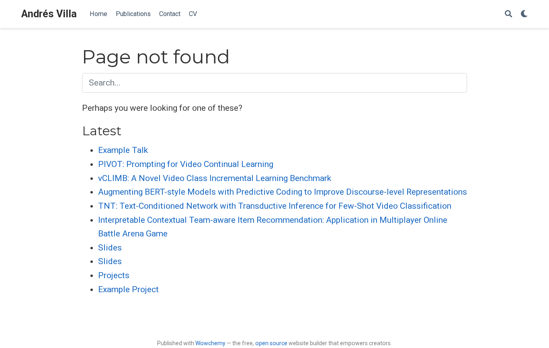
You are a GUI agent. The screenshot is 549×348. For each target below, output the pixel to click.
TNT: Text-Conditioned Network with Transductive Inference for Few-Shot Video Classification (274, 206)
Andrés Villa (49, 14)
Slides (110, 247)
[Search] (508, 14)
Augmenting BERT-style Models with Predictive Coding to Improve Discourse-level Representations (282, 192)
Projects (113, 275)
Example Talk (123, 150)
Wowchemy (210, 343)
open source (271, 343)
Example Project (128, 289)
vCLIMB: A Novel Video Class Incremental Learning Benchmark (214, 178)
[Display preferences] (524, 14)
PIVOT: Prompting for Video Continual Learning (185, 164)
